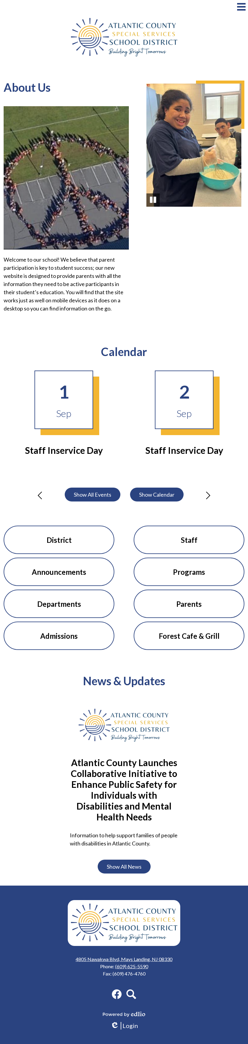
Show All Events (92, 494)
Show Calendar (157, 494)
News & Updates (124, 681)
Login (126, 1026)
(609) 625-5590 (131, 966)
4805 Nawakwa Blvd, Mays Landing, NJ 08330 (124, 959)
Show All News (124, 866)
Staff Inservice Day (64, 450)
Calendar (124, 351)
